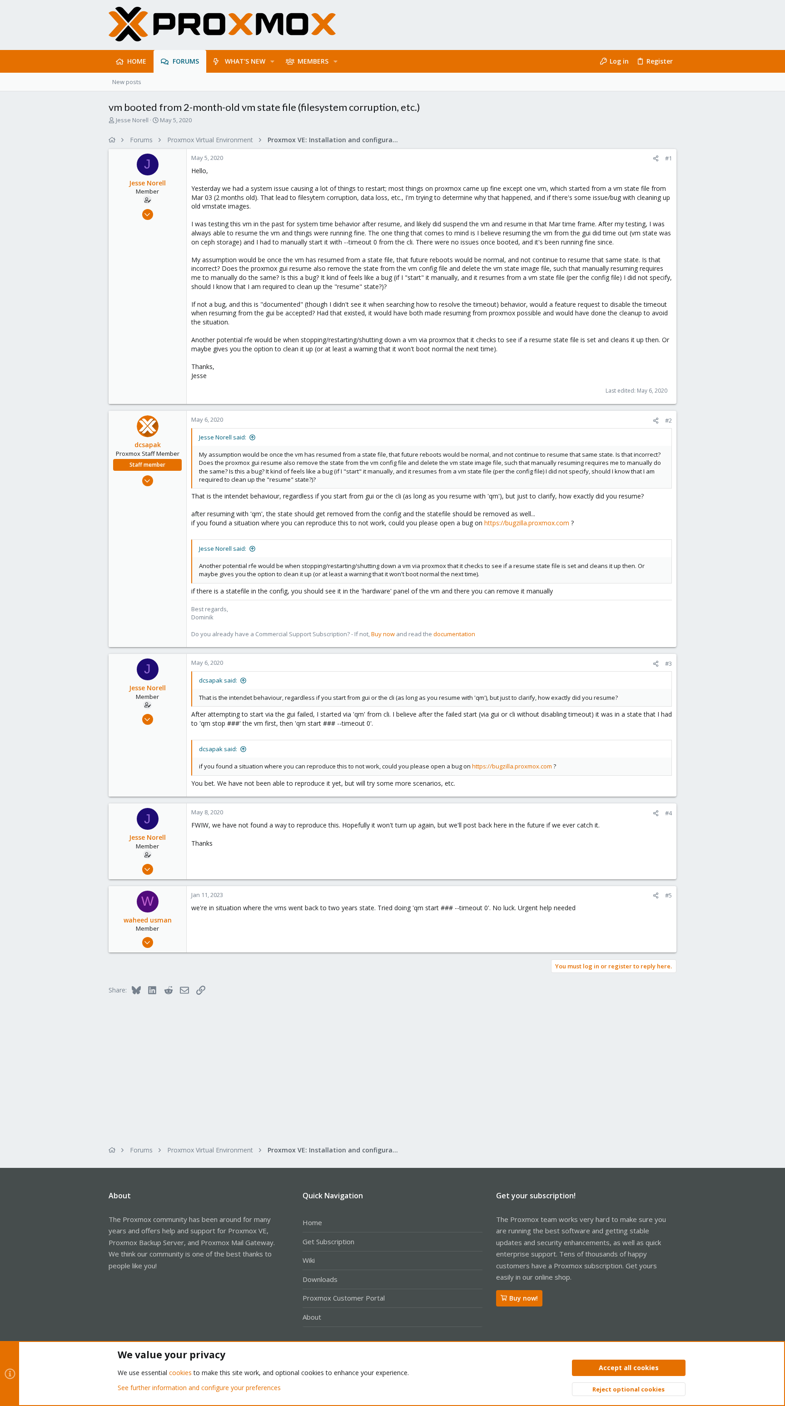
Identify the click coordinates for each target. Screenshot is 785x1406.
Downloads (320, 1279)
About (312, 1316)
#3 (668, 663)
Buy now (383, 634)
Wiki (309, 1260)
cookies (180, 1372)
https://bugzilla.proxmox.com (526, 523)
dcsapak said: (218, 680)
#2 (668, 420)
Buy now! (523, 1298)
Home (312, 1222)
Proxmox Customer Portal (344, 1297)
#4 (668, 813)
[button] (272, 61)
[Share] (656, 158)
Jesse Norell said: (222, 437)
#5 (668, 895)
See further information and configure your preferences (199, 1387)
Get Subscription (328, 1241)
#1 (668, 158)
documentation (454, 634)
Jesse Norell (132, 120)
